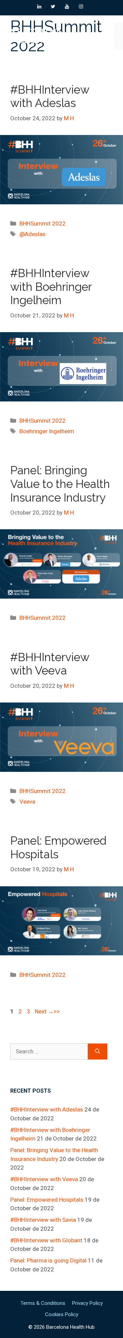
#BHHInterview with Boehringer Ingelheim (51, 287)
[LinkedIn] (39, 7)
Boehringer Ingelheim (46, 431)
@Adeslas (32, 234)
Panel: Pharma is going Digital (48, 1260)
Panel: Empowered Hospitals (46, 1199)
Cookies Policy (61, 1314)
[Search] (97, 1051)
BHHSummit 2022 (42, 223)
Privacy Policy (87, 1303)
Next (44, 1011)
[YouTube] (67, 7)
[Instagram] (81, 7)
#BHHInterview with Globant (46, 1240)
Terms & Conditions (42, 1303)
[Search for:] (49, 1051)
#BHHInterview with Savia (43, 1219)
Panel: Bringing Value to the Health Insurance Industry (60, 484)
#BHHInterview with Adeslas (49, 96)
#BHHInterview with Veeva (49, 664)
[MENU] (118, 36)
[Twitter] (53, 7)
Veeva (27, 801)
